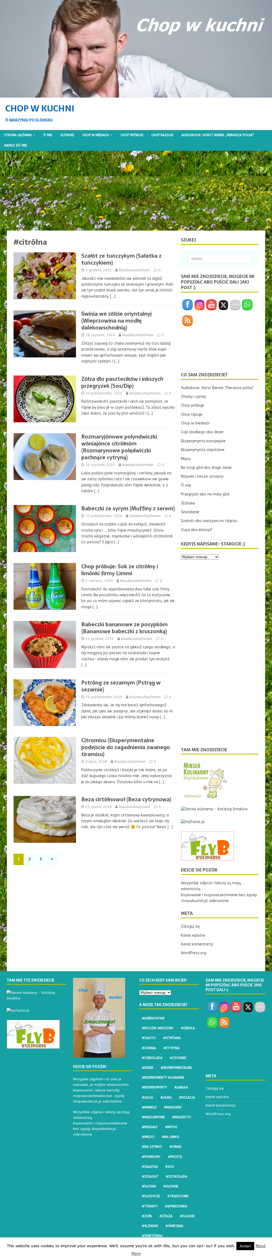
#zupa (147, 1216)
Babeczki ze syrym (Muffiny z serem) (128, 508)
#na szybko (152, 1147)
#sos (169, 1167)
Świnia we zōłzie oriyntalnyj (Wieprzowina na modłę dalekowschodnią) (116, 321)
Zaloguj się (190, 926)
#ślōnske (150, 1226)
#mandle (149, 1107)
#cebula (188, 1028)
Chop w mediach (95, 135)
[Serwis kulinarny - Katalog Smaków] (214, 809)
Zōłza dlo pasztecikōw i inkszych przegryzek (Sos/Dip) (122, 382)
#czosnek (178, 1058)
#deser (147, 1068)
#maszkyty (181, 1117)
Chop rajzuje (162, 135)
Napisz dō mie (15, 145)
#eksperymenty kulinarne (163, 1077)
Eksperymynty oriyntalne (202, 450)
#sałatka (150, 1167)
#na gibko (170, 1137)
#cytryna (171, 1048)
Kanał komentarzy (197, 944)
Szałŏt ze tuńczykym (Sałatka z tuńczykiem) (121, 259)
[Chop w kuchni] (136, 94)
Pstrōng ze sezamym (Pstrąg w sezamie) (121, 686)
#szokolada (176, 1176)
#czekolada (152, 1058)
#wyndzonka (176, 1206)
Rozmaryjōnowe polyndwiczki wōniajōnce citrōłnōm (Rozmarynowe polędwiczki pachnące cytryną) (119, 447)
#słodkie (170, 1186)
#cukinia (149, 1048)
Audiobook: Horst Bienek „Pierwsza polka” (217, 135)
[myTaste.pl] (193, 822)
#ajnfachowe (153, 1018)
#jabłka (181, 1087)
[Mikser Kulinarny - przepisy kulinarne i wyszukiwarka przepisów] (205, 796)
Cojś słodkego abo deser (202, 432)
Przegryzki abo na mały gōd (205, 494)
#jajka (166, 1097)
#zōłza (165, 1216)
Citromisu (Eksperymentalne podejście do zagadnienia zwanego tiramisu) (125, 747)
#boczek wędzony (157, 1028)
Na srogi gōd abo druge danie (206, 467)
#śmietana (174, 1226)
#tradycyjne (177, 1196)
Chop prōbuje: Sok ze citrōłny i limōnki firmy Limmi (119, 570)
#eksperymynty (154, 1087)
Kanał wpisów (193, 935)
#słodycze (151, 1196)
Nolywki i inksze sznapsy (202, 476)
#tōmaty (150, 1206)
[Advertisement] (136, 190)
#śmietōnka (152, 1236)
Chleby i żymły (193, 396)
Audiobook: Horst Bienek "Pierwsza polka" (217, 388)
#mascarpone (153, 1117)
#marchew (172, 1107)
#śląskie (187, 1216)
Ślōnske (67, 135)
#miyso (171, 1127)
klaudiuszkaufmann (134, 270)
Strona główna (18, 135)
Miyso (186, 459)
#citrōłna (172, 1038)
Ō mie (47, 135)
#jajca (147, 1097)
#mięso (148, 1137)
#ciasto (149, 1038)
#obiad (175, 1147)
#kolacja (187, 1097)
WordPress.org (193, 953)
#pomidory (151, 1157)
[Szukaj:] (220, 258)
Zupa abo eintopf (196, 530)
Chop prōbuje (132, 135)
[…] (112, 296)
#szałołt (150, 1176)
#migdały (150, 1127)
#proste (175, 1157)
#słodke (149, 1186)
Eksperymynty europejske (203, 441)
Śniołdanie (190, 512)
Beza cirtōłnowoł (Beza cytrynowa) (126, 799)
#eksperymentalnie (176, 1068)
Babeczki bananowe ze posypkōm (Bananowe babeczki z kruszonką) (124, 628)
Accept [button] (245, 1246)
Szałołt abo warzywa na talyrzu (209, 521)
